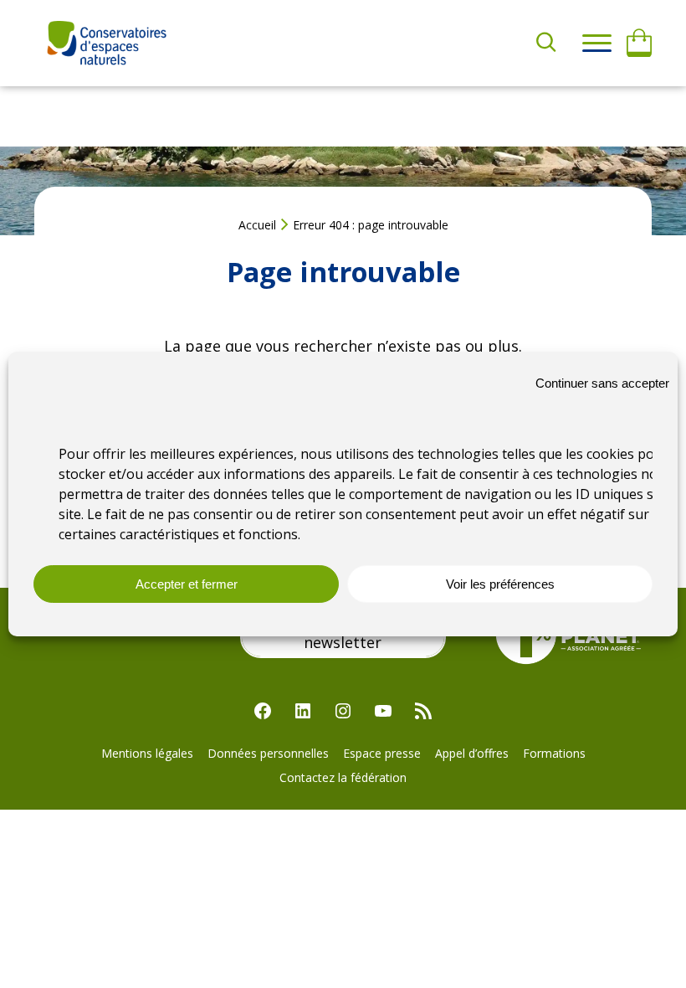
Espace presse (382, 753)
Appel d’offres (472, 753)
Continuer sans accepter (602, 383)
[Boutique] (639, 43)
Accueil (257, 225)
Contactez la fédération (343, 777)
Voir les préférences (500, 584)
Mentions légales (147, 753)
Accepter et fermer (187, 584)
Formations (554, 753)
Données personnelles (268, 753)
